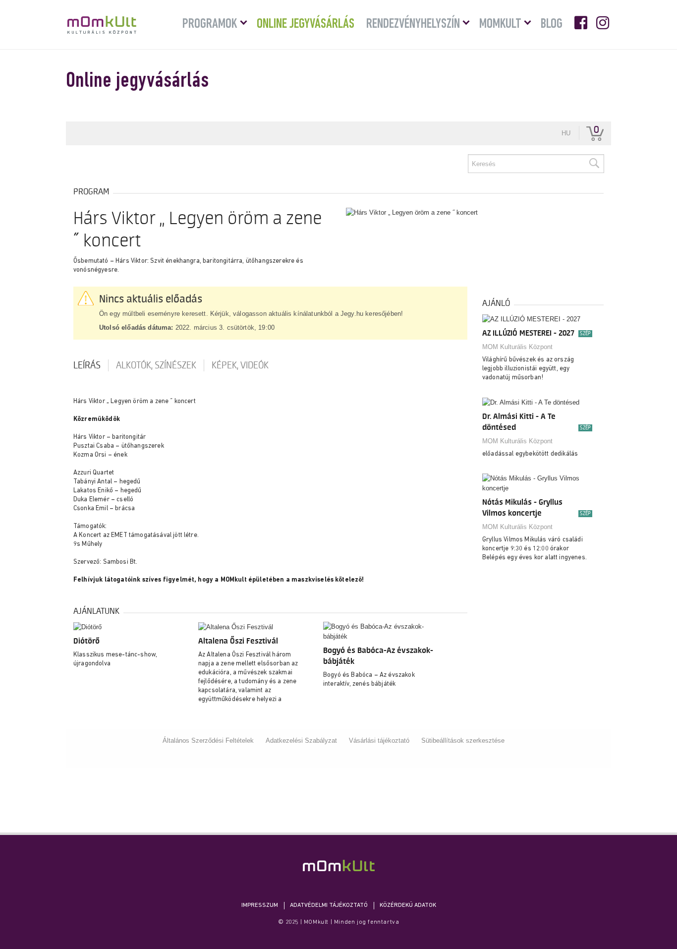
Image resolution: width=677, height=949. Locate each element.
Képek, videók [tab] (240, 365)
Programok (209, 24)
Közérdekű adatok (408, 905)
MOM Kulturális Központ (517, 347)
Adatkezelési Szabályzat (301, 740)
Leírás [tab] (87, 365)
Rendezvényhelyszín (413, 24)
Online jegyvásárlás (305, 24)
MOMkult (102, 25)
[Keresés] (593, 163)
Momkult (500, 24)
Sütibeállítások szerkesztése (463, 740)
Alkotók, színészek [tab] (156, 365)
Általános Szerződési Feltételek (208, 740)
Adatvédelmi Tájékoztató (329, 905)
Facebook (581, 22)
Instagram (603, 22)
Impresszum (259, 905)
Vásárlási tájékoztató (379, 740)
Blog (552, 24)
